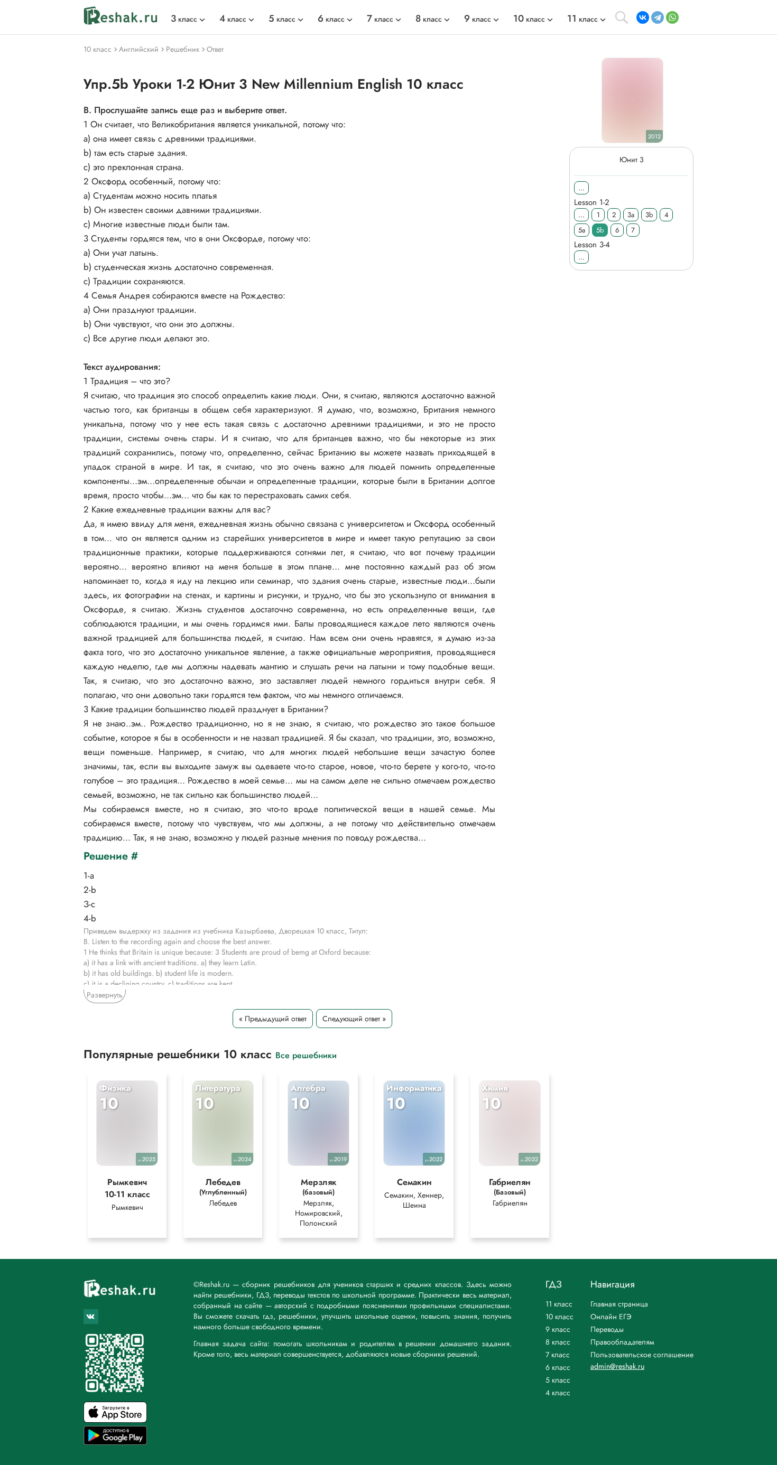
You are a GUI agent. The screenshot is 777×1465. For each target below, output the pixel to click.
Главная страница (619, 1304)
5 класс (557, 1380)
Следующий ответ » (354, 1018)
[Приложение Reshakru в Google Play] (115, 1442)
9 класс (557, 1329)
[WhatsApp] (672, 17)
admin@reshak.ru (617, 1366)
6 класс (557, 1367)
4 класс (557, 1392)
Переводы (607, 1329)
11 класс (558, 1304)
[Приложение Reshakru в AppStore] (115, 1420)
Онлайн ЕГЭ (611, 1316)
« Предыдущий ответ (273, 1018)
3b (649, 215)
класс (184, 19)
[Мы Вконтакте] (91, 1316)
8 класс (557, 1342)
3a (630, 215)
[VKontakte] (642, 17)
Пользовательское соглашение (641, 1354)
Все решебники (306, 1054)
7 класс (557, 1354)
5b (600, 230)
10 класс (559, 1316)
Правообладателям (622, 1342)
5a (581, 230)
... (581, 188)
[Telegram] (657, 17)
